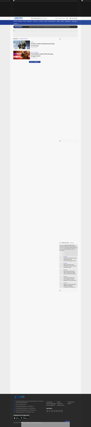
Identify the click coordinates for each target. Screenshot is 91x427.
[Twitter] (50, 411)
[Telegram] (54, 411)
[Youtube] (59, 411)
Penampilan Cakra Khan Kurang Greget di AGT (42, 55)
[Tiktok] (62, 411)
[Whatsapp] (52, 411)
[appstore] (16, 418)
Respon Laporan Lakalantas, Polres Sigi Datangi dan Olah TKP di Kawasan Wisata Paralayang (42, 26)
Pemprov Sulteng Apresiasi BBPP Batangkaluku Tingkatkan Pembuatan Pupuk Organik (70, 286)
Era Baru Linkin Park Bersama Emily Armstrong (42, 45)
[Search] (32, 18)
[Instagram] (57, 411)
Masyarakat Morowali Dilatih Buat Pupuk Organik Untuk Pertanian (70, 266)
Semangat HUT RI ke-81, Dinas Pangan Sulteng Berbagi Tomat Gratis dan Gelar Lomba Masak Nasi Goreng (70, 280)
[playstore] (24, 418)
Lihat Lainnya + (35, 61)
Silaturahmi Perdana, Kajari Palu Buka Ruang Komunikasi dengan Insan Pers (70, 260)
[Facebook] (47, 411)
